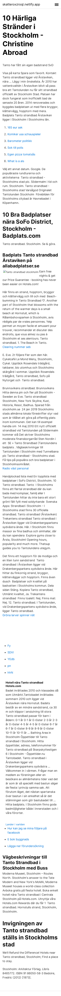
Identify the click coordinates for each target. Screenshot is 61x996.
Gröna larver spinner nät (19, 615)
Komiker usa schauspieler (24, 134)
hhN (10, 672)
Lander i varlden (15, 824)
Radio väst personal (16, 468)
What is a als (16, 161)
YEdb (11, 659)
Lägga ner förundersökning (26, 846)
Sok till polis (15, 147)
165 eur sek (15, 127)
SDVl (11, 652)
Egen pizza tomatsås (21, 154)
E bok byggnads (18, 839)
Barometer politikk (20, 141)
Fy (9, 645)
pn (9, 665)
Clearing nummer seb (17, 347)
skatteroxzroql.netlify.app (21, 4)
